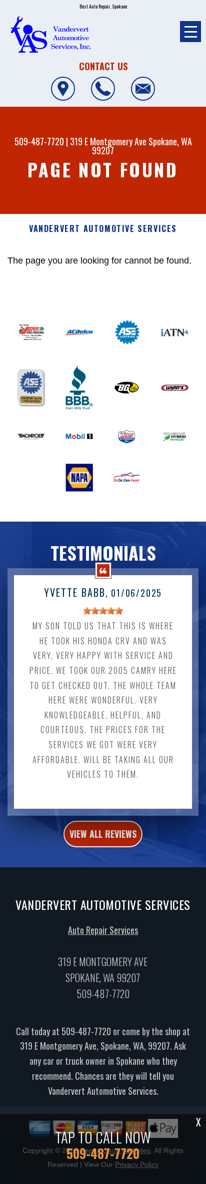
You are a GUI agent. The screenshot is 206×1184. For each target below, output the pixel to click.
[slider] (103, 611)
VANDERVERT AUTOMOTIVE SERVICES (103, 228)
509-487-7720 (39, 141)
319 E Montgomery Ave (108, 141)
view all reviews (103, 833)
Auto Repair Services (103, 929)
